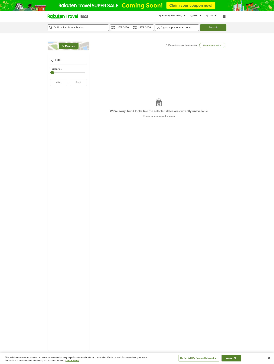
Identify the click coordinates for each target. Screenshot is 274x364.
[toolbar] (132, 27)
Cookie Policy (72, 360)
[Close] (268, 358)
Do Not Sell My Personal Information (198, 358)
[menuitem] (173, 16)
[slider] (52, 72)
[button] (63, 16)
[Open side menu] (223, 16)
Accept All (231, 358)
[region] (137, 358)
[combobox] (78, 27)
